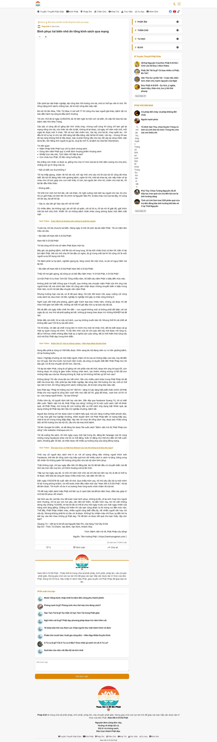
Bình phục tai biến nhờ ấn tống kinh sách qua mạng (68, 22)
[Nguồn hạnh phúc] (137, 123)
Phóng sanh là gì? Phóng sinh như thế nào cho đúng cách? (72, 605)
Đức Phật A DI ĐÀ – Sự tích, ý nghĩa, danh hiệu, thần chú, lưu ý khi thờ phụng (158, 88)
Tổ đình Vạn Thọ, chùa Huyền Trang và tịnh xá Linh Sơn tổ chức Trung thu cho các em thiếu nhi (160, 130)
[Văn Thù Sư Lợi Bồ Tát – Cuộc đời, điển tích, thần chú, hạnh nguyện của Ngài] (137, 81)
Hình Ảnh (153, 11)
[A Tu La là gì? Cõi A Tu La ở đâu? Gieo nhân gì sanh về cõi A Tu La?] (40, 646)
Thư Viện (128, 11)
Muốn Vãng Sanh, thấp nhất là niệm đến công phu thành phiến (74, 598)
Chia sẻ (114, 547)
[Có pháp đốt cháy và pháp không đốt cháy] (137, 115)
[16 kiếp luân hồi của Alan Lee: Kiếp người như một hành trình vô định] (40, 631)
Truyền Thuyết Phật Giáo (52, 11)
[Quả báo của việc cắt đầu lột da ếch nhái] (40, 654)
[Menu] (179, 4)
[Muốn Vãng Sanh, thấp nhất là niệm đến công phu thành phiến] (40, 601)
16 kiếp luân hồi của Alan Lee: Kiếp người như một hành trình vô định (77, 628)
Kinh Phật (73, 11)
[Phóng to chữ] (46, 37)
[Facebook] (170, 11)
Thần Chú (101, 11)
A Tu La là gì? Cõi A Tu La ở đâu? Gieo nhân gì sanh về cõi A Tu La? (76, 643)
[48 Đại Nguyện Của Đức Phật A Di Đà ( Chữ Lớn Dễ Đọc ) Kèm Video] (137, 66)
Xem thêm (139, 96)
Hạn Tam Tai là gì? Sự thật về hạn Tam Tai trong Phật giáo (72, 613)
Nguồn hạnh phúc (149, 119)
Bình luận (80, 547)
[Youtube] (174, 11)
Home (42, 22)
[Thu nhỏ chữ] (39, 37)
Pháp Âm (87, 11)
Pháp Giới (45, 26)
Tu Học (141, 11)
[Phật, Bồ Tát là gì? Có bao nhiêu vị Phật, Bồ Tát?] (137, 74)
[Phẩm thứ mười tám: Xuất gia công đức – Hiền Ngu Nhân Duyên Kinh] (40, 639)
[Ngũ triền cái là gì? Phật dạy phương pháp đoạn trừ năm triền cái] (40, 624)
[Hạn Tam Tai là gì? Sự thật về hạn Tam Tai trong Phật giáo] (40, 616)
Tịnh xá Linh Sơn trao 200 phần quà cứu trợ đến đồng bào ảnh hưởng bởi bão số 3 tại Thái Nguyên (160, 203)
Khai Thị (115, 11)
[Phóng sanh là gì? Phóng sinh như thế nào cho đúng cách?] (40, 609)
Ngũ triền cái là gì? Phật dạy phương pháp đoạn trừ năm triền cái (75, 620)
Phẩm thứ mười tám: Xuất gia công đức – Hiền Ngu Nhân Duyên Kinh (77, 635)
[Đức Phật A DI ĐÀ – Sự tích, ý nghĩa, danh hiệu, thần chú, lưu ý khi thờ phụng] (137, 89)
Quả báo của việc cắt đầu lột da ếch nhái (63, 650)
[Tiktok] (178, 11)
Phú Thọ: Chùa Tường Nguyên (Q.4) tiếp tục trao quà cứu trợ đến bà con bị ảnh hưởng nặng (159, 194)
